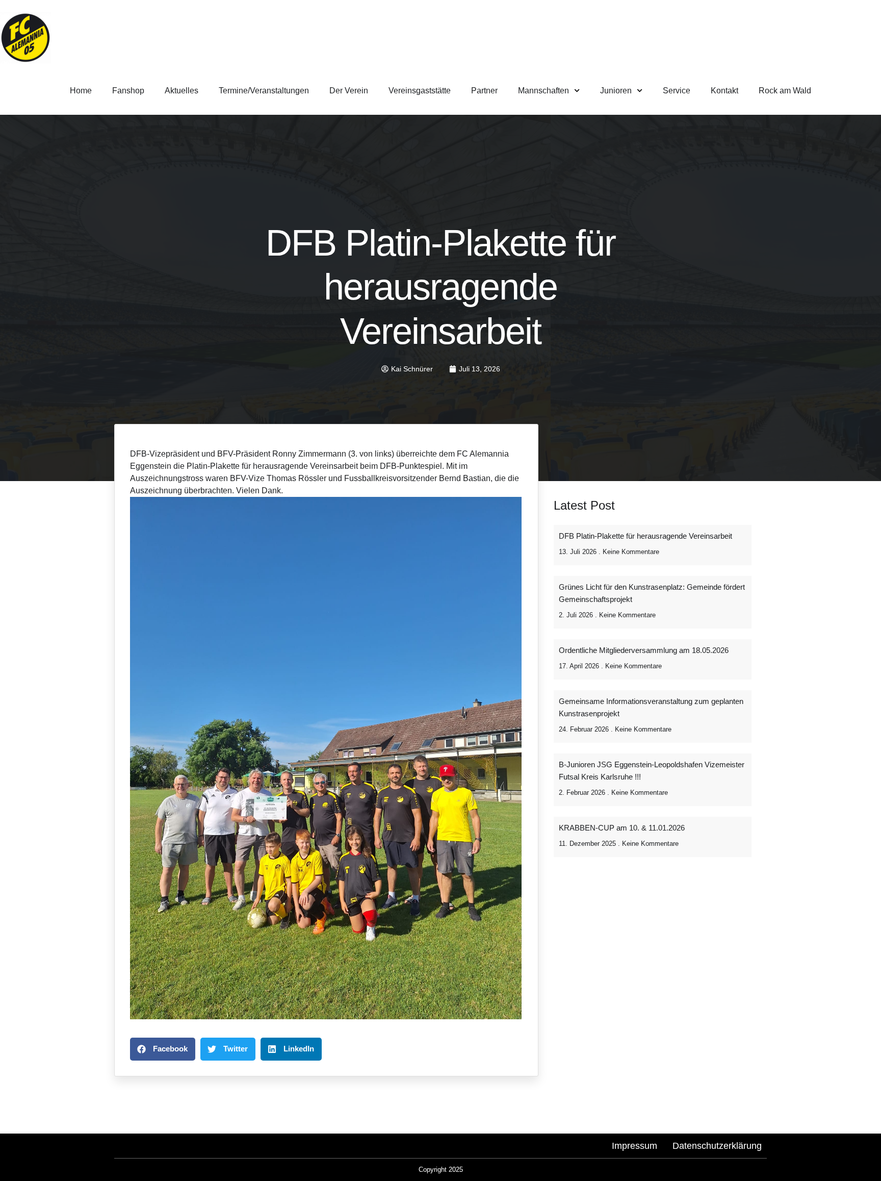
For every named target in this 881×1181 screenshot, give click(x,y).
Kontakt (724, 90)
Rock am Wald (785, 90)
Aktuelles (181, 90)
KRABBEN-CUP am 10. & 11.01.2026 (622, 827)
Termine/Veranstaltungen (264, 90)
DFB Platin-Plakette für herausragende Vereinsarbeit (645, 536)
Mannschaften (543, 90)
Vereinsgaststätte (419, 90)
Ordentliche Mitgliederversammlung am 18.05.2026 (644, 650)
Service (676, 90)
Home (81, 90)
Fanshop (128, 90)
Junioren (616, 90)
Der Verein (348, 90)
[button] (162, 1049)
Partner (484, 90)
